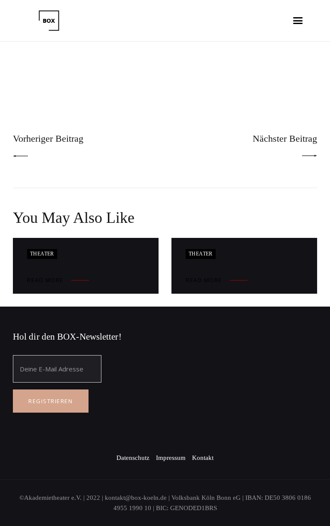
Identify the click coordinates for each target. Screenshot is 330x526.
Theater (42, 254)
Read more (45, 280)
